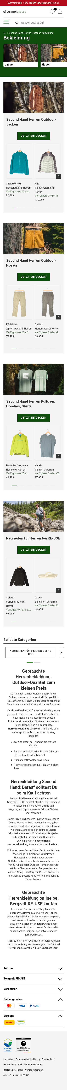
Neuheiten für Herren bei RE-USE (31, 652)
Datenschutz (48, 1059)
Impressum (8, 1059)
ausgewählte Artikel (49, 3)
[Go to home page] (4, 33)
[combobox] (38, 22)
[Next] (61, 57)
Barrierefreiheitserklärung (28, 1059)
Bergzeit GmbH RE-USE (19, 1075)
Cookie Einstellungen (13, 1070)
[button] (60, 11)
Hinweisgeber (9, 1064)
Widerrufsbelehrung (33, 1064)
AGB (20, 1064)
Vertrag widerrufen (34, 1070)
